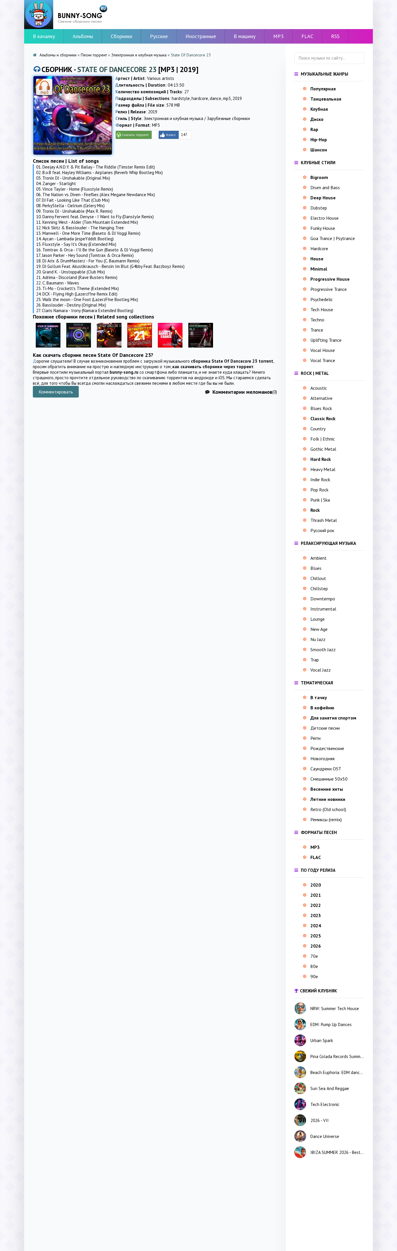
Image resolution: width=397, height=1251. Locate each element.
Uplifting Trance (325, 340)
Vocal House (322, 350)
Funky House (322, 228)
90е (314, 976)
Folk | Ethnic (322, 439)
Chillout (318, 578)
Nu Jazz (318, 639)
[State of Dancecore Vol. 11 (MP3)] (200, 349)
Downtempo (322, 599)
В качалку (44, 36)
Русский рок (322, 530)
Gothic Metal (323, 449)
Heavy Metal (322, 469)
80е (314, 966)
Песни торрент (94, 55)
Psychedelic (321, 299)
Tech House (321, 309)
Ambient (318, 558)
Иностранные (200, 36)
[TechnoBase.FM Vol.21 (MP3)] (139, 349)
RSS (335, 36)
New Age (319, 629)
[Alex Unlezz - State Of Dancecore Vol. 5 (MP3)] (48, 349)
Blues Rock (321, 408)
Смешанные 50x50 (329, 779)
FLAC (307, 36)
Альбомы (83, 36)
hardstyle (181, 98)
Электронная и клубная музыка (139, 55)
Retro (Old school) (328, 809)
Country (318, 429)
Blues (315, 568)
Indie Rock (320, 479)
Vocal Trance (322, 360)
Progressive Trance (328, 289)
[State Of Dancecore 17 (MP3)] (109, 349)
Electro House (324, 218)
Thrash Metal (323, 520)
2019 (237, 98)
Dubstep (318, 208)
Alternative (321, 398)
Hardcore (319, 248)
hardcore (200, 98)
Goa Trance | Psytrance (332, 238)
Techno (317, 320)
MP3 (278, 36)
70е (314, 956)
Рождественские (327, 748)
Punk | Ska (320, 500)
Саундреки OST (325, 769)
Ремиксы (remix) (326, 819)
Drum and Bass (325, 187)
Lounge (317, 619)
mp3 (227, 98)
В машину (244, 36)
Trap (314, 660)
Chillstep (319, 588)
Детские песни (325, 728)
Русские (159, 36)
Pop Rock (319, 490)
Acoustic (318, 388)
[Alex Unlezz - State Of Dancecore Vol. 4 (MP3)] (78, 349)
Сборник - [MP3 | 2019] (120, 69)
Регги (315, 738)
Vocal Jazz (320, 670)
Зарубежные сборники (228, 118)
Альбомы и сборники (58, 55)
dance (215, 98)
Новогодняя (322, 758)
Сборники (121, 36)
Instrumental (323, 609)
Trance (316, 330)
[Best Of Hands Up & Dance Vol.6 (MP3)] (170, 349)
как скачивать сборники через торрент (212, 366)
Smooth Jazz (323, 649)
